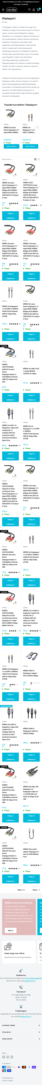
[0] (38, 9)
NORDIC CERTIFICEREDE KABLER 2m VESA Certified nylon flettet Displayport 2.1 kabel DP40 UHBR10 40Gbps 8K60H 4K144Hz (10, 618)
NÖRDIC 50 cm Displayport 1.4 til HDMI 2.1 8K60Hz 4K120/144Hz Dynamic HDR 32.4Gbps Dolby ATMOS (31, 432)
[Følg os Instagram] (7, 1057)
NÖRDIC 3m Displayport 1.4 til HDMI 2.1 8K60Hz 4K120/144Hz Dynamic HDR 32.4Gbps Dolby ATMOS (29, 130)
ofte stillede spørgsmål (33, 978)
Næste (35, 890)
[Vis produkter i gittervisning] (35, 159)
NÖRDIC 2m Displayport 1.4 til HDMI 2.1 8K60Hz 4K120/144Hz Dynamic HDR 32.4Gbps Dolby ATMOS (10, 674)
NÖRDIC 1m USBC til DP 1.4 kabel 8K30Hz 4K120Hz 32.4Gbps (31, 371)
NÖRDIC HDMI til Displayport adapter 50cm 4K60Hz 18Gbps (30, 673)
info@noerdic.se (29, 981)
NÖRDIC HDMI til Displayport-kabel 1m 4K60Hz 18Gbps (30, 731)
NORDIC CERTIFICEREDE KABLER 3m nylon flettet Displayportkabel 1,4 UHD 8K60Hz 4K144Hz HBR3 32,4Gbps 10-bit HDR (10, 793)
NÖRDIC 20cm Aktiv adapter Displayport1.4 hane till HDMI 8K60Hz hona (31, 853)
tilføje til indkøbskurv (12, 146)
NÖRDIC (4, 180)
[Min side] (34, 9)
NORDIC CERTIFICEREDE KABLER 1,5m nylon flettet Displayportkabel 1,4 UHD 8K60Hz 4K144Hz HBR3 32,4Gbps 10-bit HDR (10, 558)
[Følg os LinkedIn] (11, 1057)
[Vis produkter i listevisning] (39, 159)
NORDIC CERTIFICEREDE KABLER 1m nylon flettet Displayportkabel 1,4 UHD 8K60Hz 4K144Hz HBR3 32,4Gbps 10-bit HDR (10, 373)
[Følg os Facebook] (3, 1057)
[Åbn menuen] (3, 10)
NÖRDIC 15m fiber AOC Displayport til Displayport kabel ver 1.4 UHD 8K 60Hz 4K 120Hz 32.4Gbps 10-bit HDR (31, 793)
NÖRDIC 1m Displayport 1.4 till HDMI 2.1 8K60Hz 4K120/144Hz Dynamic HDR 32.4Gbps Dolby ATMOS (10, 311)
